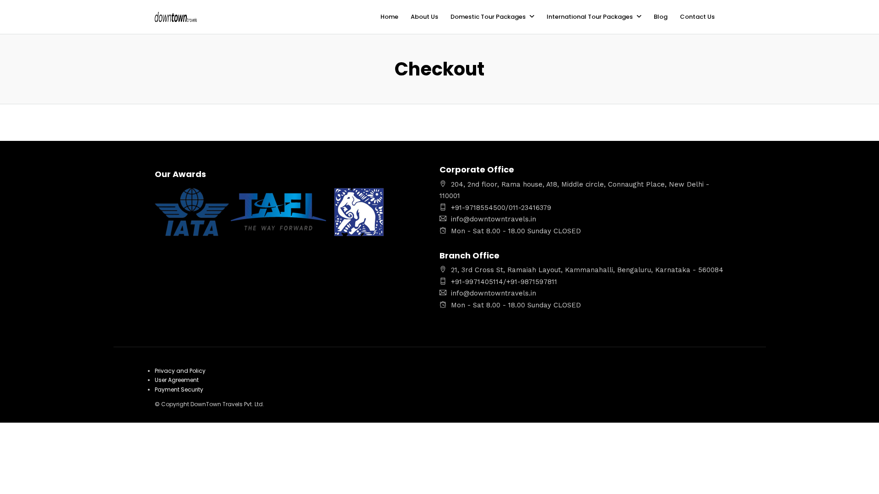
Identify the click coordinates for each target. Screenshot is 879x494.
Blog (660, 16)
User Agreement (177, 380)
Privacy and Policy (180, 371)
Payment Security (179, 389)
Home (389, 16)
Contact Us (697, 16)
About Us (424, 16)
